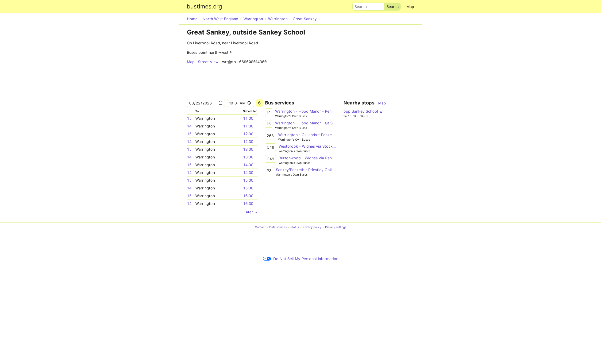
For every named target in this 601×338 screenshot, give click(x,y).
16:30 (248, 203)
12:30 (248, 141)
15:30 (248, 188)
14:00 (248, 164)
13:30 (248, 157)
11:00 (248, 118)
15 (189, 118)
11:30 (248, 126)
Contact (260, 227)
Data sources (278, 227)
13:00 (248, 149)
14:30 (248, 172)
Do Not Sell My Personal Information (305, 258)
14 (189, 126)
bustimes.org (204, 6)
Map (410, 6)
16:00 (248, 195)
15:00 (248, 180)
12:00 (248, 133)
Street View (208, 61)
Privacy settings (335, 227)
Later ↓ (251, 212)
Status (294, 227)
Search (358, 5)
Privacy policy (312, 227)
